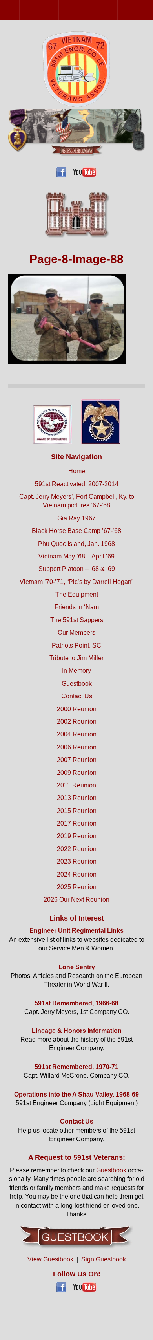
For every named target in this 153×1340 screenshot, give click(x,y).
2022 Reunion (77, 849)
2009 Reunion (117, 9)
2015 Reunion (77, 810)
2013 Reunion (77, 797)
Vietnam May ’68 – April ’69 (76, 556)
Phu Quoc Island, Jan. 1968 (76, 543)
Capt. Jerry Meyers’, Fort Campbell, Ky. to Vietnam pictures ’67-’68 (76, 501)
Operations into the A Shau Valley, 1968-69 (76, 1094)
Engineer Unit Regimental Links (76, 930)
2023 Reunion (77, 861)
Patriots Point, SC (76, 645)
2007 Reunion (77, 759)
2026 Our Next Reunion (76, 899)
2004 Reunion (58, 9)
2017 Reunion (77, 823)
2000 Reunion (19, 9)
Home (76, 471)
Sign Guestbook (103, 1259)
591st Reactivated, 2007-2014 (76, 484)
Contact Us (76, 696)
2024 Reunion (77, 874)
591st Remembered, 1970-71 (76, 1067)
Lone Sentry (76, 967)
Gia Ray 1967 (76, 518)
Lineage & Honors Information (77, 1030)
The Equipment (76, 594)
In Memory (76, 670)
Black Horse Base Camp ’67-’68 (76, 530)
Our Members (76, 632)
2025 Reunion (77, 887)
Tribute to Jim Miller (76, 658)
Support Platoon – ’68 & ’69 (76, 569)
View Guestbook (50, 1259)
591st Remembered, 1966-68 (76, 1003)
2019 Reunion (77, 836)
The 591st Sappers (76, 620)
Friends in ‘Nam (77, 607)
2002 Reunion (77, 721)
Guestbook (77, 683)
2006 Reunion (77, 747)
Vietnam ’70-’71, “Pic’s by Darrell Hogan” (76, 581)
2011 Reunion (76, 785)
